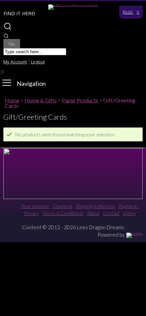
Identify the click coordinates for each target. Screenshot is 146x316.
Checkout (63, 206)
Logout (38, 62)
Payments (128, 206)
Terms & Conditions (63, 213)
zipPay (129, 213)
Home (12, 100)
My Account (15, 62)
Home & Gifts (40, 100)
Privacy (31, 213)
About (93, 213)
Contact (111, 213)
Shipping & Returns (95, 206)
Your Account (35, 206)
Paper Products (80, 100)
